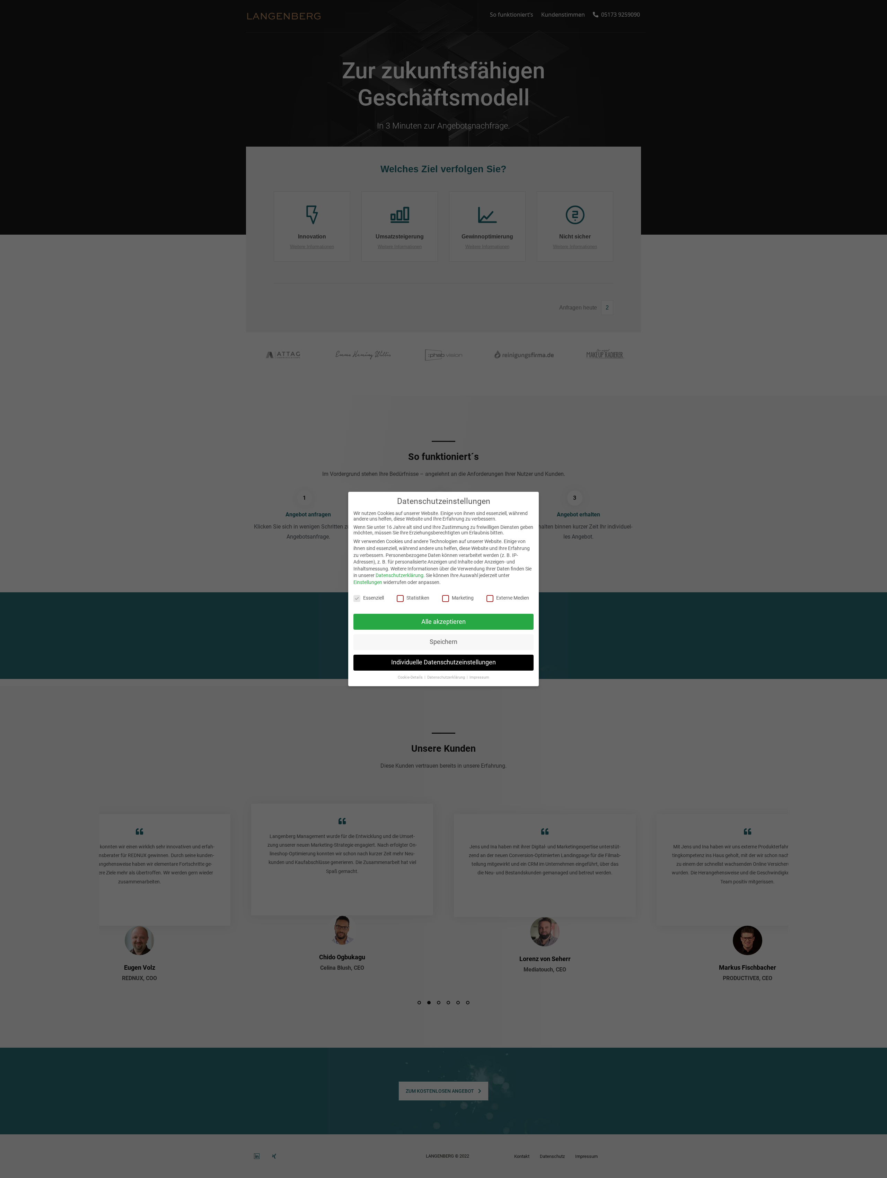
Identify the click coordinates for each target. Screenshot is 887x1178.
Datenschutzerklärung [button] (446, 677)
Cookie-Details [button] (411, 677)
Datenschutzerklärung (399, 575)
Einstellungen (367, 582)
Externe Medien (512, 598)
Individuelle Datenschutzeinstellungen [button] (443, 662)
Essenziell (373, 598)
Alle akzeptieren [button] (443, 621)
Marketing (463, 598)
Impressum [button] (479, 677)
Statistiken (417, 598)
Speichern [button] (443, 641)
